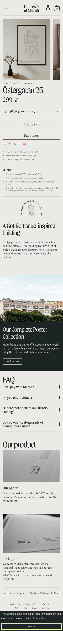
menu (5, 8)
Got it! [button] (31, 626)
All (14, 83)
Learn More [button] (39, 618)
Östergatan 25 (27, 83)
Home (5, 83)
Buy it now (31, 135)
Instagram (12, 604)
